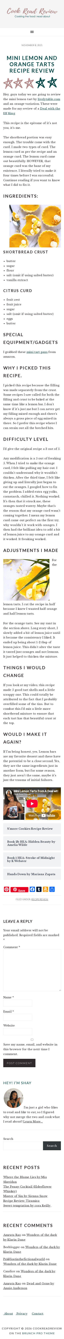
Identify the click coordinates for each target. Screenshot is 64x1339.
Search (8, 1139)
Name (8, 997)
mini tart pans (37, 352)
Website (9, 1025)
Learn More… (33, 1121)
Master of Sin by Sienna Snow (25, 1196)
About (8, 1313)
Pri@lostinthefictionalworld (24, 1259)
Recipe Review (40, 899)
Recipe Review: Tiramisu (21, 1200)
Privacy (21, 1313)
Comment (11, 947)
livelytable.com (49, 99)
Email (8, 1011)
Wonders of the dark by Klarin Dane (30, 1264)
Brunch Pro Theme (38, 1333)
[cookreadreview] (32, 17)
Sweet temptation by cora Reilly (27, 1205)
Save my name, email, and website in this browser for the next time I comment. (30, 1049)
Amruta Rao (12, 1235)
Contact (37, 1313)
